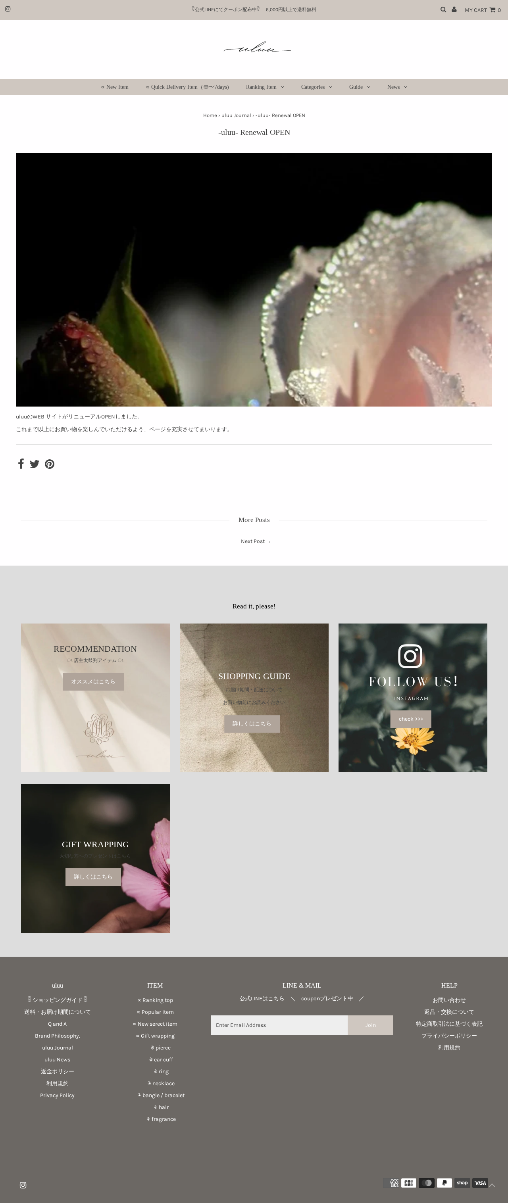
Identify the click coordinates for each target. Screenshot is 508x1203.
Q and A (57, 1024)
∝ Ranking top (155, 1000)
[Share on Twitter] (34, 466)
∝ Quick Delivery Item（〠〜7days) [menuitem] (187, 87)
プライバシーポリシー (449, 1035)
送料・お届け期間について (57, 1012)
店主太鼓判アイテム (95, 661)
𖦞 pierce (155, 1047)
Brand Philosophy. (57, 1035)
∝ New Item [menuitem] (115, 87)
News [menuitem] (393, 87)
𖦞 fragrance (155, 1119)
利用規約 (57, 1083)
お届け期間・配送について (254, 690)
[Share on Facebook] (21, 466)
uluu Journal (236, 115)
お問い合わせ (449, 1000)
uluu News (57, 1059)
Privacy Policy (57, 1095)
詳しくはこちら (252, 723)
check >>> (411, 719)
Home (210, 115)
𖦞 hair (155, 1107)
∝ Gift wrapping (155, 1035)
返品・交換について (449, 1012)
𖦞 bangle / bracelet (155, 1095)
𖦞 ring (155, 1071)
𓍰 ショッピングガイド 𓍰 (57, 1000)
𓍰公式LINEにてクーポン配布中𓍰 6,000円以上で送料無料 (256, 9)
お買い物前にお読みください (256, 703)
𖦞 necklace (155, 1083)
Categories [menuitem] (313, 87)
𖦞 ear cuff (155, 1059)
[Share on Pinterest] (49, 466)
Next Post (253, 541)
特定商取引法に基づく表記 (449, 1024)
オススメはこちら (93, 681)
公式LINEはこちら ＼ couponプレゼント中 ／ (302, 998)
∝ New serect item (155, 1024)
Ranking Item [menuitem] (261, 87)
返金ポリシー (57, 1071)
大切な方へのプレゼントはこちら (95, 856)
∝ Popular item (155, 1012)
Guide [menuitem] (356, 87)
